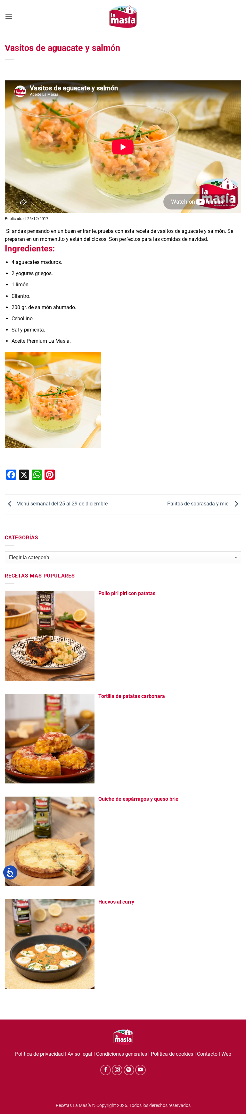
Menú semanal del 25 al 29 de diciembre (61, 504)
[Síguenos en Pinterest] (129, 1070)
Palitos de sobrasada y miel (199, 504)
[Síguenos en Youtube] (140, 1070)
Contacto (207, 1054)
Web (226, 1054)
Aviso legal (80, 1054)
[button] (8, 16)
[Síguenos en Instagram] (117, 1070)
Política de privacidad (39, 1054)
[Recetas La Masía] (123, 16)
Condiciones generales (121, 1054)
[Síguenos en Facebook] (105, 1070)
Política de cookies (172, 1054)
